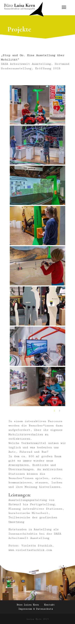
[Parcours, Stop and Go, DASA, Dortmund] (37, 284)
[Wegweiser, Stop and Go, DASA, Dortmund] (37, 244)
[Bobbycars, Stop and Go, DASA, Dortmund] (37, 123)
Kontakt (49, 604)
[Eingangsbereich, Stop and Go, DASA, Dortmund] (37, 204)
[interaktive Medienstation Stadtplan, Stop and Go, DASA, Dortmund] (37, 164)
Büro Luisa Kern (28, 604)
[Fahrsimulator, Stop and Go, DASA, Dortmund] (37, 365)
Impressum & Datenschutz (35, 609)
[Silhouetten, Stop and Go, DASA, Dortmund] (37, 324)
